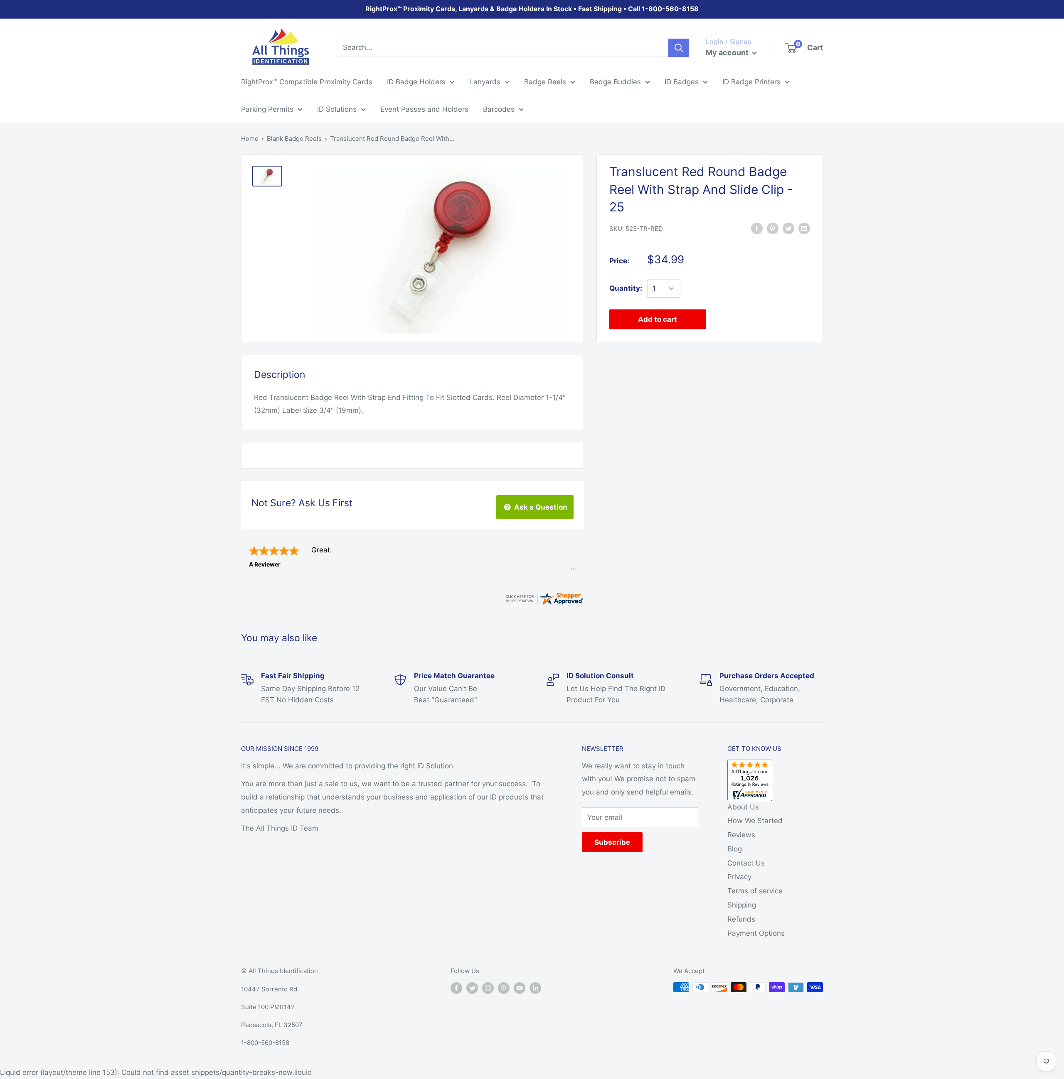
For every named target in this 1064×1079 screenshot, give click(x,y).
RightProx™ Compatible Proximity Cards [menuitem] (306, 82)
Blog (734, 849)
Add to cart (657, 319)
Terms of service (755, 891)
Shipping (741, 905)
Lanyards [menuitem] (484, 82)
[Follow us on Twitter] (472, 988)
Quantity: (625, 288)
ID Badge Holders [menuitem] (416, 82)
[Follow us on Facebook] (456, 988)
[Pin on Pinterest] (772, 228)
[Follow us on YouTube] (519, 988)
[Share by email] (804, 228)
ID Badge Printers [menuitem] (751, 82)
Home (250, 138)
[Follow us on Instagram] (488, 988)
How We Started (755, 821)
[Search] (678, 48)
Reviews (741, 835)
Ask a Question (539, 507)
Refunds (741, 919)
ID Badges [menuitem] (682, 82)
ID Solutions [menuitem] (337, 109)
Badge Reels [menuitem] (545, 82)
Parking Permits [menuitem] (267, 109)
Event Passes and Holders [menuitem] (424, 109)
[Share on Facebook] (757, 228)
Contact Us (746, 863)
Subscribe (612, 842)
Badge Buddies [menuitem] (615, 82)
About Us (743, 807)
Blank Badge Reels (294, 138)
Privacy (739, 877)
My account (728, 52)
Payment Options (756, 933)
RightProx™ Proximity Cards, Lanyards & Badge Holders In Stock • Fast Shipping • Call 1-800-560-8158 (532, 9)
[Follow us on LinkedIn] (535, 988)
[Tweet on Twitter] (788, 228)
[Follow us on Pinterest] (504, 988)
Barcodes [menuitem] (499, 109)
